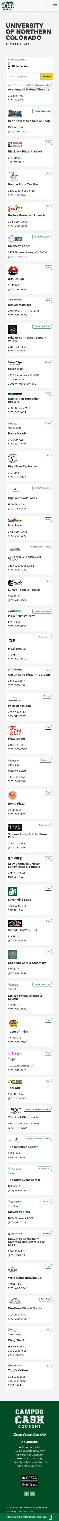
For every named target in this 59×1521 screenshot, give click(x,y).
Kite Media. (42, 1507)
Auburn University (29, 1447)
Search (47, 77)
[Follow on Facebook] (26, 1494)
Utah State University (29, 1466)
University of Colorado (29, 1455)
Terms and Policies (25, 1511)
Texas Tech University (29, 1458)
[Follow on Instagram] (32, 1494)
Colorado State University (30, 1451)
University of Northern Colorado (30, 1462)
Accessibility (11, 1511)
